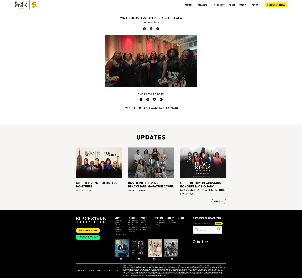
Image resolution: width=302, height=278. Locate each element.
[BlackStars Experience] (27, 5)
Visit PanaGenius (120, 234)
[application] (151, 61)
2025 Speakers (160, 220)
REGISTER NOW (276, 5)
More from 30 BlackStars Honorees (153, 108)
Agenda (188, 5)
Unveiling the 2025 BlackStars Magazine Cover (151, 184)
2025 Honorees (133, 223)
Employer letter (145, 227)
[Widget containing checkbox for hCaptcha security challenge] (207, 230)
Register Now (88, 230)
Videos (232, 5)
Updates (117, 227)
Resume (143, 229)
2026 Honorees (133, 220)
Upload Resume (88, 237)
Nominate (131, 232)
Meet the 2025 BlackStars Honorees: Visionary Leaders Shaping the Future (202, 186)
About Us (118, 220)
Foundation (119, 232)
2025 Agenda (171, 220)
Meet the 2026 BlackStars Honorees (96, 184)
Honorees (218, 5)
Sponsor (117, 223)
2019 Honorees (133, 229)
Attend (242, 5)
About (255, 5)
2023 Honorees (133, 227)
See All (218, 201)
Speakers (202, 5)
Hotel (142, 223)
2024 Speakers (160, 223)
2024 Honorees (133, 225)
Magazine (118, 229)
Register (143, 220)
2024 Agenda (171, 223)
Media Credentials (146, 225)
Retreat (117, 225)
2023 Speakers (160, 225)
